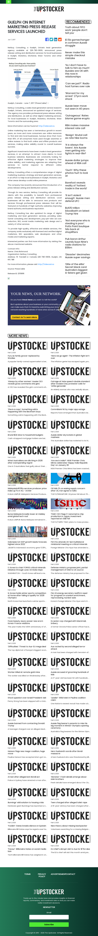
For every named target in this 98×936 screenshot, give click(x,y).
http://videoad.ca (46, 126)
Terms (27, 874)
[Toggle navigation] (8, 2)
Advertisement (58, 874)
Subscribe (49, 924)
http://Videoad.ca (46, 264)
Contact (70, 874)
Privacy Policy (42, 875)
